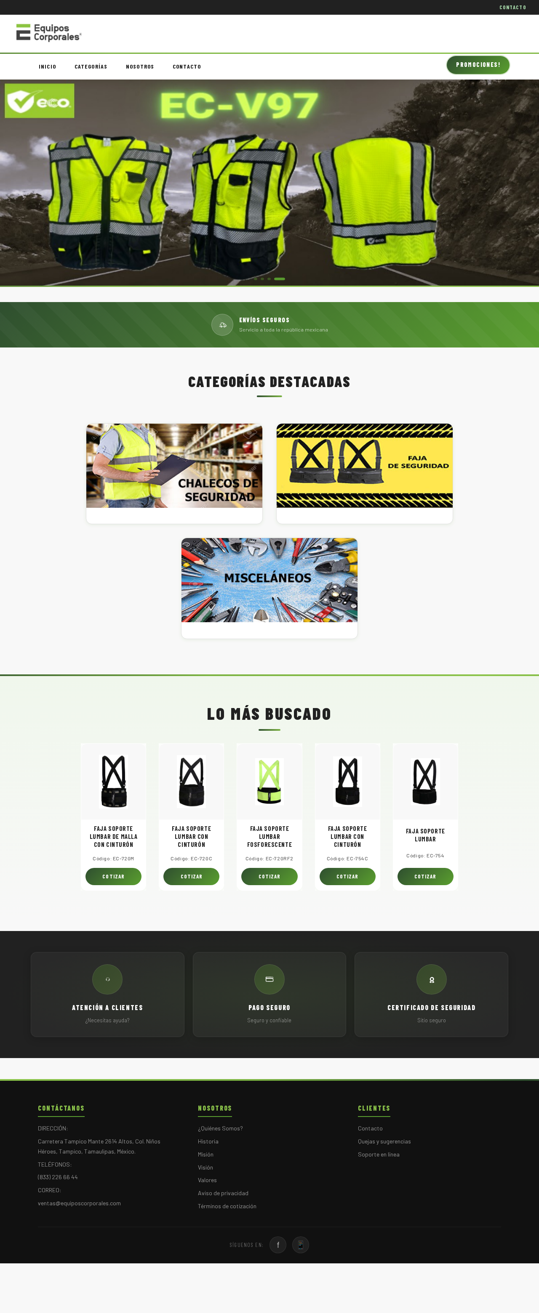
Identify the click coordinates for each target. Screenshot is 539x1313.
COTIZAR (113, 876)
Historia (208, 1141)
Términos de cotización (227, 1206)
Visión (205, 1167)
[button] (255, 279)
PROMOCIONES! (478, 64)
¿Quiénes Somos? (220, 1128)
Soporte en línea (379, 1154)
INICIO (47, 66)
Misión (205, 1154)
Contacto (370, 1128)
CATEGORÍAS (91, 66)
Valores (207, 1179)
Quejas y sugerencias (384, 1141)
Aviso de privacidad (223, 1192)
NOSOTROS (140, 66)
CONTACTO (512, 7)
